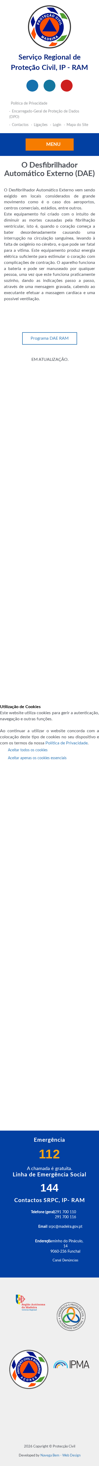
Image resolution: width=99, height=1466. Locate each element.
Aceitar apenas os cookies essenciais (37, 758)
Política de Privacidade (66, 743)
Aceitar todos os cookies (28, 750)
